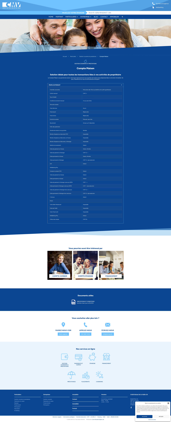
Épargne (92, 363)
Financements (46, 403)
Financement (106, 363)
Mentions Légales (57, 417)
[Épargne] (92, 357)
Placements (86, 381)
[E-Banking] (99, 375)
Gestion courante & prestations (65, 365)
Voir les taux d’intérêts (88, 97)
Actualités (75, 394)
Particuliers (73, 56)
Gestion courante (47, 399)
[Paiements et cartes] (78, 357)
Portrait (74, 408)
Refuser (161, 416)
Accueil (65, 56)
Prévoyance (71, 381)
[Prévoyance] (71, 375)
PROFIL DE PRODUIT (54, 85)
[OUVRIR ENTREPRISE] (90, 16)
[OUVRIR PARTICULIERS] (77, 16)
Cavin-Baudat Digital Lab (98, 419)
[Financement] (106, 357)
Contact (74, 399)
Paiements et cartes (78, 364)
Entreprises (46, 394)
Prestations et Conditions (85, 301)
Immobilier (75, 404)
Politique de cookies (152, 419)
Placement (17, 408)
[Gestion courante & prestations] (64, 357)
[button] (168, 403)
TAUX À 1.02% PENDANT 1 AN (100, 13)
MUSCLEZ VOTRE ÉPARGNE (73, 13)
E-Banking (99, 381)
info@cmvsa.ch (134, 404)
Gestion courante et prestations (87, 56)
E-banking (16, 410)
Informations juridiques (69, 417)
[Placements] (85, 375)
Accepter (144, 416)
